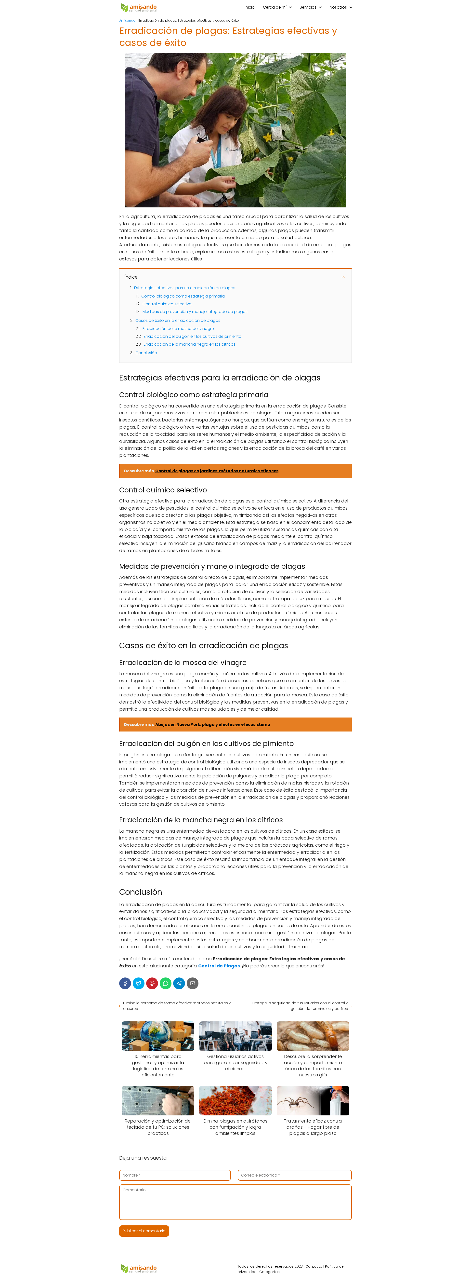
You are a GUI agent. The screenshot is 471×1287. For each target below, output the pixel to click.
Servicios (308, 7)
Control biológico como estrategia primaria (183, 296)
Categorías (269, 1271)
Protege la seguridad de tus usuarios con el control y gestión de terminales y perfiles (300, 1005)
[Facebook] (125, 983)
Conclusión (146, 353)
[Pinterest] (152, 983)
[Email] (192, 983)
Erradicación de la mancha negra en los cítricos (190, 344)
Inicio (250, 7)
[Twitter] (138, 983)
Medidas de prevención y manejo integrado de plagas (195, 311)
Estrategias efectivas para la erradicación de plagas (184, 288)
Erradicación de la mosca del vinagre (178, 328)
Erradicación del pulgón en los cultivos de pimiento (192, 336)
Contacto (313, 1266)
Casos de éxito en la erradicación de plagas (177, 320)
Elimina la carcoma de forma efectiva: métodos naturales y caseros (177, 1005)
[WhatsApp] (165, 983)
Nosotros (338, 7)
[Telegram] (179, 983)
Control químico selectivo (167, 304)
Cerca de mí (275, 7)
